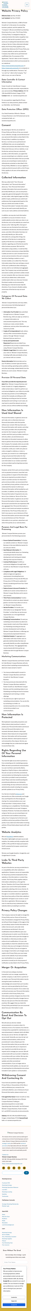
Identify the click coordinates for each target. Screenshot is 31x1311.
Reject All (14, 1301)
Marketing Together (7, 1238)
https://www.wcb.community (10, 68)
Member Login (5, 1206)
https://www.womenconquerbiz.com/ (13, 65)
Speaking (4, 1194)
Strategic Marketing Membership (10, 1204)
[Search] (26, 1173)
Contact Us (5, 1154)
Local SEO (4, 1189)
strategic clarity (6, 1143)
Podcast (4, 1240)
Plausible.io (9, 836)
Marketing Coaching (7, 1192)
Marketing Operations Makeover (10, 1187)
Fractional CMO (6, 1183)
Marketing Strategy (7, 1185)
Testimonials (5, 1196)
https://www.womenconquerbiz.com (12, 1163)
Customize (14, 1297)
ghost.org (19, 794)
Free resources (5, 1245)
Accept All (14, 1304)
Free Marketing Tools (7, 1243)
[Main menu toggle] (27, 5)
